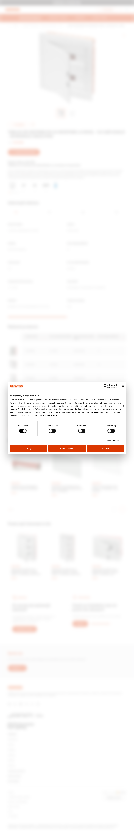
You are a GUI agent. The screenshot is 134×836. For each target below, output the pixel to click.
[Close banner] (123, 386)
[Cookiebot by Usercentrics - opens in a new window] (105, 386)
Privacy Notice (50, 415)
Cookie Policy (97, 412)
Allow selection (67, 448)
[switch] (52, 431)
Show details (113, 440)
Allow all (105, 448)
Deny (28, 448)
